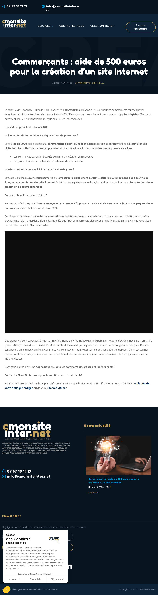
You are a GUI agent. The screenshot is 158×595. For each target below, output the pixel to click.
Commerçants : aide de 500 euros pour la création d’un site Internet (113, 481)
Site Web (67, 82)
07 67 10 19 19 (17, 6)
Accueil (56, 82)
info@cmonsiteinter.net (62, 7)
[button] (6, 589)
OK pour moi (57, 579)
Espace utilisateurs (140, 27)
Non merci (13, 579)
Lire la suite (93, 492)
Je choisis (35, 579)
